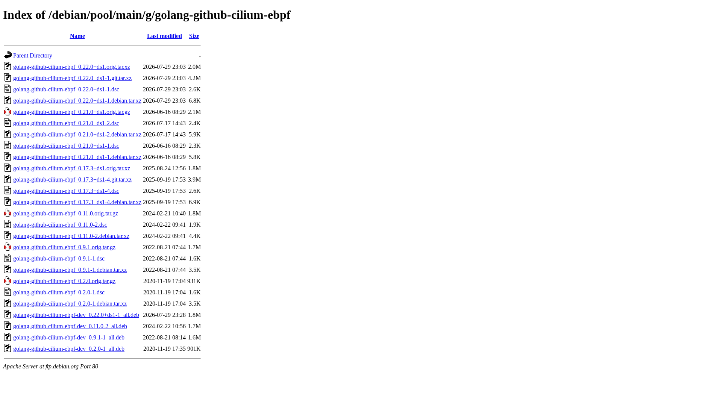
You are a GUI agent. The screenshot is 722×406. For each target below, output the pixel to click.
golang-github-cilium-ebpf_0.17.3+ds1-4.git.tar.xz (72, 179)
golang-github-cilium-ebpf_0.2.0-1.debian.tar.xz (70, 303)
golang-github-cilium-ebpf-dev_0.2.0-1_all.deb (68, 348)
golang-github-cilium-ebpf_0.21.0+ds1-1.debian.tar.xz (77, 157)
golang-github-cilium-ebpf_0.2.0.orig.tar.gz (64, 281)
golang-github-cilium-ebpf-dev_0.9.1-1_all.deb (68, 337)
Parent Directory (32, 55)
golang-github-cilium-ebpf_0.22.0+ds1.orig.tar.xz (71, 67)
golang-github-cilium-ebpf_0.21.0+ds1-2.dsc (66, 123)
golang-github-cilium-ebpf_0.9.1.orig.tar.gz (64, 247)
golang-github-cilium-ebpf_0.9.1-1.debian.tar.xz (70, 270)
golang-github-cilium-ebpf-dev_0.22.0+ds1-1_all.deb (76, 315)
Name (77, 36)
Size (194, 36)
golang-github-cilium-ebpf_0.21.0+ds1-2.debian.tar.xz (77, 134)
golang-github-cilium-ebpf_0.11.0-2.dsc (60, 224)
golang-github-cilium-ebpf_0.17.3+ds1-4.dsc (66, 191)
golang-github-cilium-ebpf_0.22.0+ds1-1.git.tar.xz (72, 78)
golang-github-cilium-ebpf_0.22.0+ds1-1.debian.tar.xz (77, 100)
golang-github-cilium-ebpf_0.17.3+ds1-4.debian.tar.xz (77, 202)
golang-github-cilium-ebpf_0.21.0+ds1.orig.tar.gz (71, 112)
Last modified (164, 36)
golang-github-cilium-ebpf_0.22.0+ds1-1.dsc (66, 89)
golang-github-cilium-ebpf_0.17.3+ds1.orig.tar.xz (71, 168)
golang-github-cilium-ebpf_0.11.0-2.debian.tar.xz (71, 236)
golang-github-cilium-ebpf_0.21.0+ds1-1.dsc (66, 145)
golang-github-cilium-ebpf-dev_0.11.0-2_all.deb (70, 326)
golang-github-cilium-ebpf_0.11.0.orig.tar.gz (65, 213)
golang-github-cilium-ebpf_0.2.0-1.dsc (59, 292)
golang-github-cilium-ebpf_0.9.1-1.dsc (59, 258)
